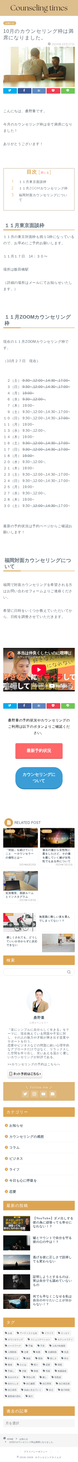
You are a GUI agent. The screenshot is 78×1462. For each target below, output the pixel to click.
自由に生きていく (32, 1390)
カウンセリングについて (39, 777)
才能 (24, 1371)
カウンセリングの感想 (26, 1136)
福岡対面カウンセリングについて (43, 197)
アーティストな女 (28, 1333)
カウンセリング (15, 1339)
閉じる (45, 172)
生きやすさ (13, 1377)
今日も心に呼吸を (23, 1180)
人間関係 (12, 1352)
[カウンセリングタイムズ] (39, 12)
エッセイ (65, 1333)
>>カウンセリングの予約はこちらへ (34, 1064)
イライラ (49, 1333)
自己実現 (46, 1383)
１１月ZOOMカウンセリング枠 (43, 188)
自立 (51, 1390)
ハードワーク (14, 1346)
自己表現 (12, 1390)
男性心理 (30, 1377)
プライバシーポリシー (36, 1451)
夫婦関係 (52, 1352)
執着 (38, 1352)
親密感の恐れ (14, 1396)
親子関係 (65, 1390)
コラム (14, 1147)
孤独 (40, 1358)
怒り (36, 1364)
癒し (44, 1377)
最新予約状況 (39, 750)
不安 (42, 1346)
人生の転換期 (58, 1346)
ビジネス (16, 1158)
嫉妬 (28, 1358)
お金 (10, 1333)
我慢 (60, 1364)
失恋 (66, 1352)
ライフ (14, 1169)
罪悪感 (57, 1377)
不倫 (30, 1346)
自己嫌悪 (30, 1383)
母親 (48, 1371)
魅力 (30, 1396)
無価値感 (62, 1371)
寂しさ (53, 1358)
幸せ (66, 1358)
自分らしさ (13, 1383)
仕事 (26, 1352)
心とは (23, 1364)
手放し (11, 1371)
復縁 (10, 1364)
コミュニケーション (40, 1339)
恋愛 (12, 1191)
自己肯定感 (64, 1383)
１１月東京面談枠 (33, 182)
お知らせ (9, 23)
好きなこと (13, 1358)
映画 (36, 1371)
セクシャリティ (65, 1339)
